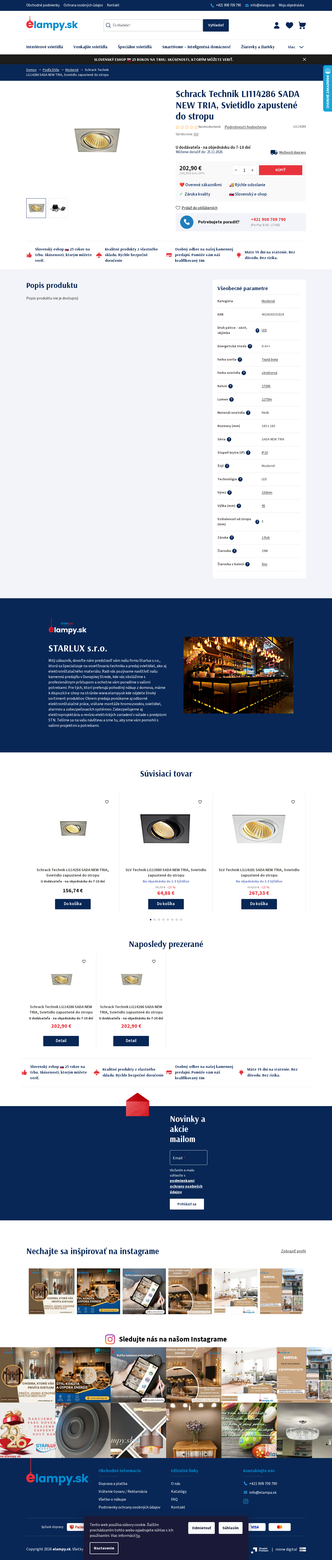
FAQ (174, 1499)
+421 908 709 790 (228, 5)
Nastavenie (104, 1548)
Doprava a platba (113, 1483)
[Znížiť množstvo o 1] (236, 170)
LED (264, 330)
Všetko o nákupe (112, 1499)
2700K (266, 386)
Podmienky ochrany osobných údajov (129, 1507)
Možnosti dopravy (292, 152)
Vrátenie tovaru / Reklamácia (123, 1491)
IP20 (265, 452)
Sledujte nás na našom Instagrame (173, 1339)
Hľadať (216, 25)
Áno (264, 564)
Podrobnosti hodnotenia (245, 127)
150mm (267, 492)
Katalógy (179, 1491)
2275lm (267, 399)
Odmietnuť (201, 1528)
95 (263, 505)
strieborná (269, 372)
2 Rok (266, 537)
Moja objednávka (291, 5)
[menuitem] (48, 47)
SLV (196, 134)
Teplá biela (270, 359)
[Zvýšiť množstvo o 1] (252, 170)
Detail (61, 1041)
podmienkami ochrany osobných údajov (186, 1186)
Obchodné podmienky (43, 5)
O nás (175, 1483)
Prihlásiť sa (186, 1204)
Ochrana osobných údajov (83, 5)
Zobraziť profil (293, 1251)
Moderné (268, 301)
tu (138, 1535)
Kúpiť (280, 170)
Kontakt (113, 5)
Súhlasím (230, 1528)
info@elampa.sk (263, 5)
